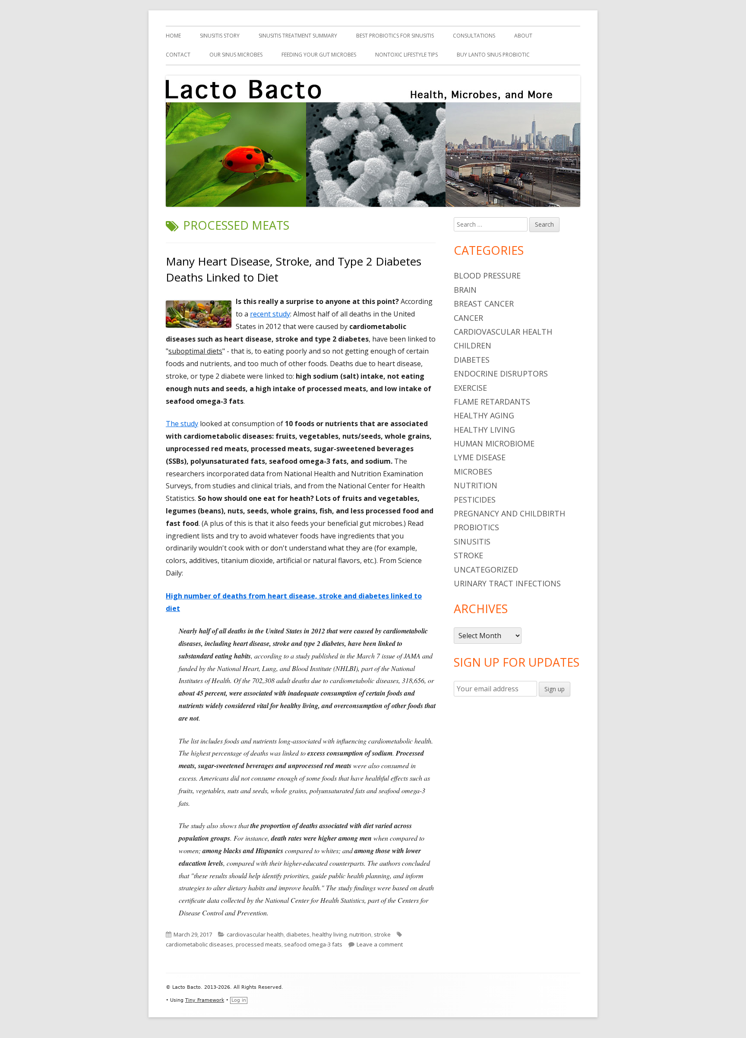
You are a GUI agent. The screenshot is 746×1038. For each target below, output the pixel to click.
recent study (270, 314)
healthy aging (484, 415)
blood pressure (487, 275)
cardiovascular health (255, 934)
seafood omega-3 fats (313, 944)
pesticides (475, 499)
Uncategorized (486, 569)
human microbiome (494, 443)
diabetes (298, 934)
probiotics (476, 527)
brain (465, 290)
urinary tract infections (507, 583)
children (472, 345)
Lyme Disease (480, 457)
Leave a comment (380, 944)
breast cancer (484, 303)
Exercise (470, 388)
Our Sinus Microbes (235, 54)
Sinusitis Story (220, 35)
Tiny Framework (204, 1000)
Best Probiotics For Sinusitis (395, 35)
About (523, 35)
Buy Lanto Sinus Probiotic (493, 54)
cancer (468, 318)
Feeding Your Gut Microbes (318, 54)
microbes (473, 471)
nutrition (360, 934)
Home (173, 35)
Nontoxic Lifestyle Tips (406, 54)
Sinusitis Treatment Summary (298, 35)
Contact (178, 54)
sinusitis (472, 541)
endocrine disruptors (501, 373)
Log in (238, 1000)
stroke (382, 934)
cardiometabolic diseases (199, 944)
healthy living (329, 934)
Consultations (474, 35)
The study (182, 423)
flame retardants (492, 401)
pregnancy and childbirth (509, 513)
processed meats (258, 944)
